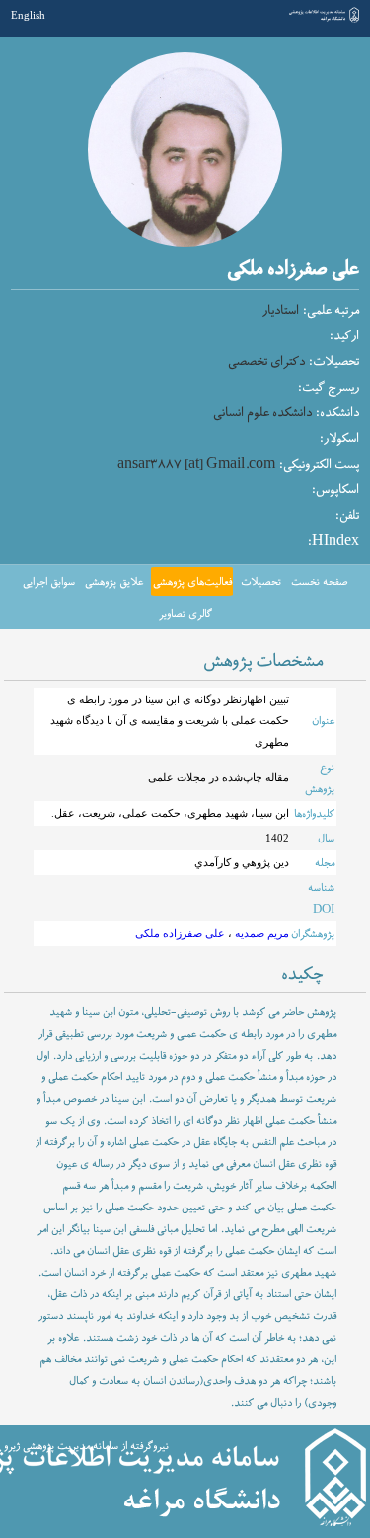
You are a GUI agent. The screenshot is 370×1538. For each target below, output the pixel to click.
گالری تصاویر (185, 613)
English (28, 15)
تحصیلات (261, 582)
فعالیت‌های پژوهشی (192, 582)
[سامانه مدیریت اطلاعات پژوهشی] (324, 21)
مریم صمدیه (260, 933)
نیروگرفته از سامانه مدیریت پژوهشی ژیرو (86, 1446)
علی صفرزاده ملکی (180, 933)
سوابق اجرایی (49, 582)
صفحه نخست (319, 582)
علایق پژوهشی (114, 582)
